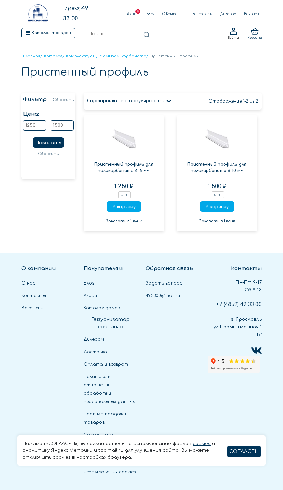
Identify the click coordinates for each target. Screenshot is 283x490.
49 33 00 (239, 304)
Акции (133, 14)
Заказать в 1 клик (124, 221)
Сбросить (63, 100)
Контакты (202, 14)
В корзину (124, 206)
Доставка (95, 351)
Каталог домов (102, 308)
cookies (202, 443)
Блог (150, 14)
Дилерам (228, 14)
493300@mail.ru (163, 295)
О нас (28, 283)
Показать (48, 142)
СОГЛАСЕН (244, 451)
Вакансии (253, 14)
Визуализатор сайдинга (110, 323)
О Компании (173, 14)
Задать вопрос (164, 283)
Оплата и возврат (106, 364)
